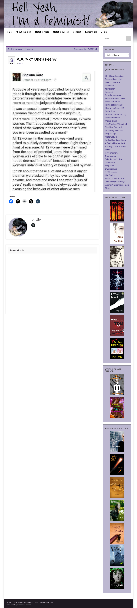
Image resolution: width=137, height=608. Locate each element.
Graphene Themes (24, 605)
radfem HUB (111, 136)
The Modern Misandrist (116, 124)
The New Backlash (113, 127)
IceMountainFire (112, 117)
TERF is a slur (111, 172)
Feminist (109, 92)
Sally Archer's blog (113, 159)
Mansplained (111, 120)
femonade (109, 85)
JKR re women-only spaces (21, 49)
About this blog (23, 31)
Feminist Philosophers (115, 98)
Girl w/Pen (110, 111)
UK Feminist (110, 175)
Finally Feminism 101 (114, 108)
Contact (77, 31)
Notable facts (42, 31)
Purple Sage (110, 133)
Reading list (91, 31)
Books (104, 31)
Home (9, 31)
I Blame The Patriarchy (115, 114)
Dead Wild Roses (113, 82)
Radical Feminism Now (115, 140)
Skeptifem (110, 165)
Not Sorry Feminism (114, 130)
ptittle (21, 63)
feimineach (110, 88)
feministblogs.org (113, 95)
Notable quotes (61, 31)
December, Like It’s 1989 (84, 49)
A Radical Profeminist (115, 143)
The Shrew (110, 162)
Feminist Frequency (114, 104)
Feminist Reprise (112, 101)
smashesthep (111, 168)
